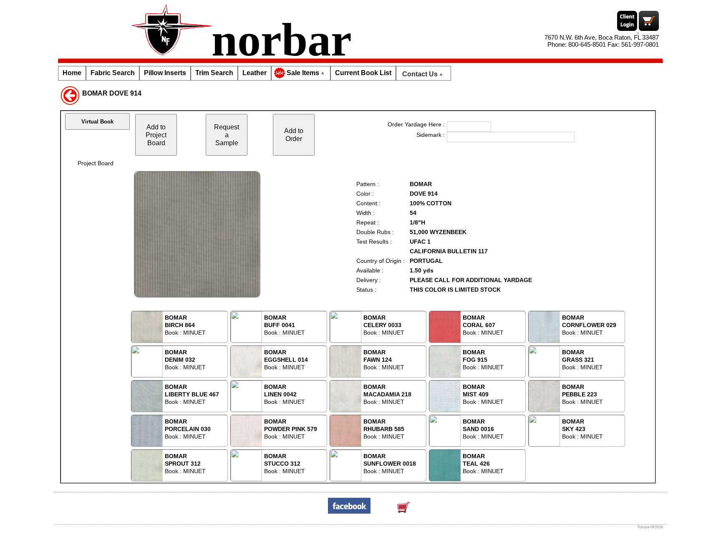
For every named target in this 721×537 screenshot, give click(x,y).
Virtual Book (97, 121)
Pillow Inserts (165, 72)
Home (72, 72)
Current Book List (363, 72)
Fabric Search (113, 72)
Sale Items (303, 72)
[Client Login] (628, 30)
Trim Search (214, 72)
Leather (254, 72)
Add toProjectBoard (156, 134)
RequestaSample (226, 134)
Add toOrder (293, 134)
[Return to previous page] (70, 95)
